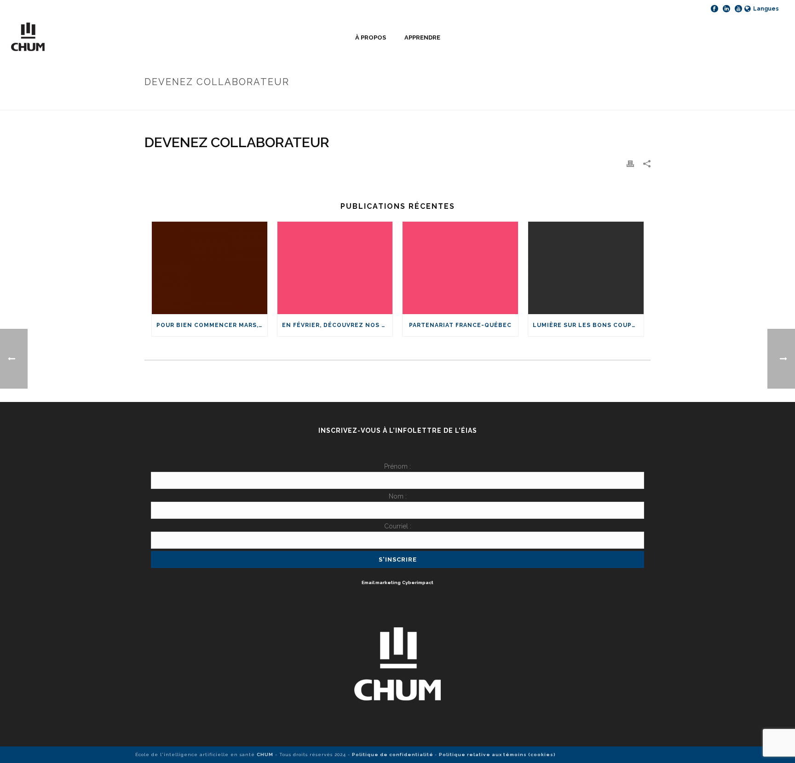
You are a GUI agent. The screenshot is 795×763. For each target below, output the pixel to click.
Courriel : (397, 526)
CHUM (265, 754)
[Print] (630, 163)
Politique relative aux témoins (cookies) (497, 754)
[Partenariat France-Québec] (460, 268)
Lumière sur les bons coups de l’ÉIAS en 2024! (588, 325)
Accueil (551, 101)
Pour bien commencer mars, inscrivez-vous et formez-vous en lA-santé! (211, 325)
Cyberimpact (417, 582)
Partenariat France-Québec (460, 325)
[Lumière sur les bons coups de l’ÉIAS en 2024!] (586, 268)
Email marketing (381, 582)
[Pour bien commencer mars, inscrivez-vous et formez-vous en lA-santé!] (209, 268)
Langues (766, 9)
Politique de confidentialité (393, 754)
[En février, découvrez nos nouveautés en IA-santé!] (335, 268)
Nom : (398, 496)
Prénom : (397, 466)
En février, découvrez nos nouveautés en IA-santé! (337, 325)
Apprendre (422, 37)
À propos (370, 37)
